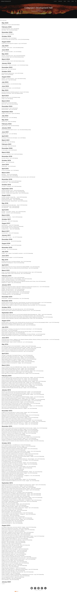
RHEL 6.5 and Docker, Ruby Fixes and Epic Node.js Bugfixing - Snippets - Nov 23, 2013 (17, 430)
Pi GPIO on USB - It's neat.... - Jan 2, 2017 (9, 237)
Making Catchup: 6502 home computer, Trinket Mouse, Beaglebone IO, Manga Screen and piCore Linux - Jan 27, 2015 (23, 286)
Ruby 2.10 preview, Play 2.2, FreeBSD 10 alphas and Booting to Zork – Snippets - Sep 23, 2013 (19, 493)
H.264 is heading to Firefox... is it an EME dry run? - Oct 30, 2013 (13, 444)
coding (65, 1)
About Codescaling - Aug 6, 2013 (8, 579)
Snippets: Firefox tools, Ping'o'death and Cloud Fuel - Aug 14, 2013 (14, 556)
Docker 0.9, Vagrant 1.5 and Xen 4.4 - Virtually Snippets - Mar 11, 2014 (14, 372)
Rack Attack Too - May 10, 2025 (7, 24)
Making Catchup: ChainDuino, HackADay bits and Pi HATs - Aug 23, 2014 (15, 323)
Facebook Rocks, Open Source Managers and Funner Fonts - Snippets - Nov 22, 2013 (17, 431)
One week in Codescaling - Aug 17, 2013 (9, 547)
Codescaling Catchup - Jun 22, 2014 (8, 340)
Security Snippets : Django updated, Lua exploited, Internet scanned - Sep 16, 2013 (17, 501)
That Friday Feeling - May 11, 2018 (8, 206)
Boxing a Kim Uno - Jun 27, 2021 (7, 133)
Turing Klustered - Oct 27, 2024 (7, 38)
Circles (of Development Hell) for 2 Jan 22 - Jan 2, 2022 (12, 129)
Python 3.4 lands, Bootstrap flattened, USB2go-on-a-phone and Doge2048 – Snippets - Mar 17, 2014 (20, 370)
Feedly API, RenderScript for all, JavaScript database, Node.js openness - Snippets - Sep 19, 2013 (19, 497)
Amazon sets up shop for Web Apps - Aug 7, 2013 (11, 570)
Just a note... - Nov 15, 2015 (7, 249)
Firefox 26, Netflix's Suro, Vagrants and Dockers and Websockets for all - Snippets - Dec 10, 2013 (19, 420)
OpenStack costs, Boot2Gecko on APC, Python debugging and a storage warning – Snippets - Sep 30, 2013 (21, 484)
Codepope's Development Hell (6, 1)
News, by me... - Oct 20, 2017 (7, 221)
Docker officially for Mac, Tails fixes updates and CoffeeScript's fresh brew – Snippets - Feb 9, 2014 (20, 385)
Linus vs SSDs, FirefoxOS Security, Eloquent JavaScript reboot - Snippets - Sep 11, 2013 (17, 507)
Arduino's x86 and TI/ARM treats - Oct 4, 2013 (10, 474)
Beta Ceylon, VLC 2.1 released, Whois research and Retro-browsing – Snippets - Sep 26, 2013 (18, 488)
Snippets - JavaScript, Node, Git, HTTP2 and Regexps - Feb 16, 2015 (14, 278)
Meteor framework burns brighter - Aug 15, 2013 (10, 552)
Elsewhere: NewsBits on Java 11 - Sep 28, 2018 (10, 190)
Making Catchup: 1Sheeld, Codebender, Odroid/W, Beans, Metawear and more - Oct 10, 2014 (18, 310)
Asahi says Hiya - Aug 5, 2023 (7, 79)
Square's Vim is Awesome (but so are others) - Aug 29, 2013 (13, 528)
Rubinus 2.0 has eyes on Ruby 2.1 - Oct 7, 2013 (10, 469)
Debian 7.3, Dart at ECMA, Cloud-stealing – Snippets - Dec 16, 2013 (14, 418)
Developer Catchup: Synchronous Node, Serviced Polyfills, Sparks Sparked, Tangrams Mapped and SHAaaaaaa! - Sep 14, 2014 (24, 317)
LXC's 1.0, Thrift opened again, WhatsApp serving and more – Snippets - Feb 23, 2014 (17, 378)
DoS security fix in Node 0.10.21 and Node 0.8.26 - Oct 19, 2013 (13, 452)
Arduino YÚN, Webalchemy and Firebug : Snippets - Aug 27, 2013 (13, 533)
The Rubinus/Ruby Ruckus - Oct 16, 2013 (9, 457)
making (73, 1)
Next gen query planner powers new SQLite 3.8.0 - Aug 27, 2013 (13, 534)
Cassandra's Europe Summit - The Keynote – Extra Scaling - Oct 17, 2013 (15, 455)
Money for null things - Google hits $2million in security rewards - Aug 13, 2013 (16, 559)
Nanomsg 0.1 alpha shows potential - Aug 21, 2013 (11, 541)
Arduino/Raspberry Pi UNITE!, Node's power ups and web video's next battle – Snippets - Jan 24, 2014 (20, 394)
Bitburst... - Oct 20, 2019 (6, 162)
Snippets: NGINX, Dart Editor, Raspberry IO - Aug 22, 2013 (12, 538)
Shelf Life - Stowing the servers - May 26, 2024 (10, 55)
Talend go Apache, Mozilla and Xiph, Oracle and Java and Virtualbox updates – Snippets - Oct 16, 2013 (20, 456)
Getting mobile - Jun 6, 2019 (7, 166)
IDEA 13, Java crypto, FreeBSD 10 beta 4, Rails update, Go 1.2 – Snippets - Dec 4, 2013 (17, 422)
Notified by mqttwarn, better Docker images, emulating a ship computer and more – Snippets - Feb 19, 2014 (21, 381)
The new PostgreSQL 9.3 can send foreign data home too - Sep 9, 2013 (15, 512)
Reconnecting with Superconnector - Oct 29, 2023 (11, 73)
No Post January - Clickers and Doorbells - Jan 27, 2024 (12, 65)
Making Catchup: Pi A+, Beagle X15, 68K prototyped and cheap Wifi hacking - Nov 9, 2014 (18, 303)
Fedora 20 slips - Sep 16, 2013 (7, 502)
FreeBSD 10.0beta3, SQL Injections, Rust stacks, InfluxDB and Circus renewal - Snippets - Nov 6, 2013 (20, 440)
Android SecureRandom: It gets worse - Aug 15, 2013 (11, 554)
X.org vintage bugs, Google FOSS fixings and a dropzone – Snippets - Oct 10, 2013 (16, 462)
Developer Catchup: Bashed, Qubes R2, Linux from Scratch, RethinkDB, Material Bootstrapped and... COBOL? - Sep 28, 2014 (24, 314)
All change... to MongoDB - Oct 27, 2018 (9, 186)
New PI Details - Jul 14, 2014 (7, 330)
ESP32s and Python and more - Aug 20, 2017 (10, 226)
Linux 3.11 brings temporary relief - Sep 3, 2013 (10, 520)
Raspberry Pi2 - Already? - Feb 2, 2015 (9, 282)
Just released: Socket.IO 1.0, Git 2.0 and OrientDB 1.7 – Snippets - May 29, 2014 (16, 346)
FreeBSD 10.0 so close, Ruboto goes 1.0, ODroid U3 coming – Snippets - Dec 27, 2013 (17, 412)
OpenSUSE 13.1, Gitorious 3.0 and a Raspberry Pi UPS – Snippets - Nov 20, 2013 (16, 433)
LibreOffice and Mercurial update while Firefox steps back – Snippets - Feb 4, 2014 (17, 387)
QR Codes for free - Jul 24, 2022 (7, 117)
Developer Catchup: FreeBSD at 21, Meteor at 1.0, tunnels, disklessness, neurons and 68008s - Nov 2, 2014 (21, 305)
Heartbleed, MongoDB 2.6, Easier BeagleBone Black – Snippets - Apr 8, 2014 (15, 361)
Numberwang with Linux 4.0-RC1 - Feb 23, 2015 (10, 277)
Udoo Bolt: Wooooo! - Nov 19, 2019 (8, 158)
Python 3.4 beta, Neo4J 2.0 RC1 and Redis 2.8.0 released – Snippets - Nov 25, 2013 (17, 429)
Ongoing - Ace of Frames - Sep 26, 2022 (9, 113)
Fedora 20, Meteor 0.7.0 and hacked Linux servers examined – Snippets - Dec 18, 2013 (17, 417)
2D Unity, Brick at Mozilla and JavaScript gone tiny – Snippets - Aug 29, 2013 (15, 529)
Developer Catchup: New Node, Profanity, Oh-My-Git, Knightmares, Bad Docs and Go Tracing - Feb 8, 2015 (21, 281)
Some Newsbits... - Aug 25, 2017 (8, 225)
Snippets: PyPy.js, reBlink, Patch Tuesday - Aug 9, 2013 (12, 565)
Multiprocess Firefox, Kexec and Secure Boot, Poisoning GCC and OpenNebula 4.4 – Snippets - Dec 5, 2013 (21, 421)
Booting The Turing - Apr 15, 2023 (8, 97)
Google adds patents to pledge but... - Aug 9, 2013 (11, 568)
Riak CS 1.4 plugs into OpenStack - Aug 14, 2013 (10, 555)
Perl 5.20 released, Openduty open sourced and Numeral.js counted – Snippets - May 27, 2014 (19, 347)
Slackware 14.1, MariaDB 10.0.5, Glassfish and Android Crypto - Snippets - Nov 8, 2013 (17, 439)
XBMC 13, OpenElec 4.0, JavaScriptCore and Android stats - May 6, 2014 (15, 351)
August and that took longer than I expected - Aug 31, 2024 (12, 43)
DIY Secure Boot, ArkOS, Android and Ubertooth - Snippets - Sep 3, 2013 (15, 519)
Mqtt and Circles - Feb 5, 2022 (7, 125)
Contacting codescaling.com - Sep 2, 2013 (9, 521)
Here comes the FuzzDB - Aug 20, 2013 (9, 543)
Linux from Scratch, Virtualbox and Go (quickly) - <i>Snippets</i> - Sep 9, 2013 (16, 514)
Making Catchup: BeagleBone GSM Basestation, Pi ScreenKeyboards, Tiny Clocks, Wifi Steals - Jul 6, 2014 (21, 334)
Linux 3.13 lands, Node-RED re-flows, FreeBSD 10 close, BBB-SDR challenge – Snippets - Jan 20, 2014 (20, 396)
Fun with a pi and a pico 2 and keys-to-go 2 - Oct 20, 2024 (12, 39)
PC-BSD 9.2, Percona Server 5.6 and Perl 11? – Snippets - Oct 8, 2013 (14, 467)
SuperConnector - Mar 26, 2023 (7, 102)
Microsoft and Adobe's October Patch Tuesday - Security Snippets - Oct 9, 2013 (16, 466)
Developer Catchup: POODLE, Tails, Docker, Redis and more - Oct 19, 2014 (15, 309)
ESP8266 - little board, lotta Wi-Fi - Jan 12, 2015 (10, 289)
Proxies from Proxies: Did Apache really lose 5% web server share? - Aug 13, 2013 (16, 557)
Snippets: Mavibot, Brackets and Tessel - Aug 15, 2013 (11, 551)
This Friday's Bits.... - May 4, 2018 (8, 207)
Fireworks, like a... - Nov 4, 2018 (7, 182)
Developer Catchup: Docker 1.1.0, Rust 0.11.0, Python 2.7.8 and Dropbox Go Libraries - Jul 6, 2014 (19, 335)
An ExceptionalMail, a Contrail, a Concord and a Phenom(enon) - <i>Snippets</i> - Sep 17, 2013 (19, 500)
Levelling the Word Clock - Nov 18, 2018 (9, 181)
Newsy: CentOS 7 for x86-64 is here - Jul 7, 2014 (10, 332)
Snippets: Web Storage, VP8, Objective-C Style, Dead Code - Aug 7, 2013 (15, 571)
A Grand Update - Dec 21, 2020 (7, 150)
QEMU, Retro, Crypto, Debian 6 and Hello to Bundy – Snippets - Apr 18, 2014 (15, 357)
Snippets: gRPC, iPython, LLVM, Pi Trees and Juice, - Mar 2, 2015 (13, 273)
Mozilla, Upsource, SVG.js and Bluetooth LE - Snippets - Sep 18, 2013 (14, 498)
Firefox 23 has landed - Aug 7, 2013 (8, 573)
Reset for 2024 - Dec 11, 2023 (7, 69)
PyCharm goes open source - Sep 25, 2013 (9, 491)
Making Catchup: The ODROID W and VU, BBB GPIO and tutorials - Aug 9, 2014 (16, 324)
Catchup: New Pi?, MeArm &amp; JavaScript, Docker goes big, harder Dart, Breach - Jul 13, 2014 (19, 331)
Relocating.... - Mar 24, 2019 (7, 174)
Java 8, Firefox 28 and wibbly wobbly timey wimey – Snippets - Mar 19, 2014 (15, 369)
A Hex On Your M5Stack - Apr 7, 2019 (8, 170)
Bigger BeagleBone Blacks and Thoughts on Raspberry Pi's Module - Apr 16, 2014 (16, 359)
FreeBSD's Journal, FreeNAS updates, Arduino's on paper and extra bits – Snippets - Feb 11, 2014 (19, 383)
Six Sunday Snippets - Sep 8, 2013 (8, 515)
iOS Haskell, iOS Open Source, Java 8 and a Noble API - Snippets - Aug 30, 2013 (16, 527)
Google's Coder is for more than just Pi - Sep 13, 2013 (11, 505)
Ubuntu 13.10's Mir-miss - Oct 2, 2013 (8, 478)
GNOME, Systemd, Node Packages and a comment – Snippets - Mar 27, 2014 (16, 368)
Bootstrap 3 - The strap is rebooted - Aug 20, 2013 (11, 542)
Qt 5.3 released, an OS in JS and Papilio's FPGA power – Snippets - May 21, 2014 (16, 348)
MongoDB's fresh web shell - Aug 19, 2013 (9, 546)
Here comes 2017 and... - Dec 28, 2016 (9, 241)
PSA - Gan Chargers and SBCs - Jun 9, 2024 (10, 51)
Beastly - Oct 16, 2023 (6, 74)
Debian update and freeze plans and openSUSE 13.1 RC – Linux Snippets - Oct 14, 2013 (17, 460)
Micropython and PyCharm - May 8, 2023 (9, 93)
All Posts (55, 1)
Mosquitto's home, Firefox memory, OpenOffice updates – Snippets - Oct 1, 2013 (16, 479)
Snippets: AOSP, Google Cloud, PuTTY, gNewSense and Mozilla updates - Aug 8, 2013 (17, 569)
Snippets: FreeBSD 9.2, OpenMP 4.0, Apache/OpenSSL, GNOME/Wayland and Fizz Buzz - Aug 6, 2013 (20, 574)
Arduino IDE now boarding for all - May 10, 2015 (10, 262)
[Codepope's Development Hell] (45, 588)
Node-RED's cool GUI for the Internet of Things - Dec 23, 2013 (13, 416)
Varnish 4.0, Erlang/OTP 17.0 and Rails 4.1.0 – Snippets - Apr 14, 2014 (14, 360)
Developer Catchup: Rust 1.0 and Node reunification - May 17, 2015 (14, 261)
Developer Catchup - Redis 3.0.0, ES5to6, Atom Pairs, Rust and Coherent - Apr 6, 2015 (17, 268)
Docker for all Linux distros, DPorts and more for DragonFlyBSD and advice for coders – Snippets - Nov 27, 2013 (22, 428)
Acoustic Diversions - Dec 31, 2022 (8, 108)
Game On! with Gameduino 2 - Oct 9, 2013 (9, 465)
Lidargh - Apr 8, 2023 (6, 98)
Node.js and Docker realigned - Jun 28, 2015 (10, 257)
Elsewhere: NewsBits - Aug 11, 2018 (8, 198)
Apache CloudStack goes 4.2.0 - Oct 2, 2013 (10, 476)
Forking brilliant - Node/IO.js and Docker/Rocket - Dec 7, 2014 (13, 298)
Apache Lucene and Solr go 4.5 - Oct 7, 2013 (10, 470)
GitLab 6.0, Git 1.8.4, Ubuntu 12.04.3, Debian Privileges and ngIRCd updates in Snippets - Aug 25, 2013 (20, 536)
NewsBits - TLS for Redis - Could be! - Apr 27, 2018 (11, 211)
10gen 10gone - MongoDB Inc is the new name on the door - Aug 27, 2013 (15, 532)
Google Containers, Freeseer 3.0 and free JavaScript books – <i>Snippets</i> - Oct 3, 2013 (18, 475)
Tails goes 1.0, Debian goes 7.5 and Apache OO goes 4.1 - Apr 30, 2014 (14, 355)
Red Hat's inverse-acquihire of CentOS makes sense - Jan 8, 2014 (14, 404)
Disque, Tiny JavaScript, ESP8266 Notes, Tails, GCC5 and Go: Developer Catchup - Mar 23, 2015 (19, 272)
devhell (69, 1)
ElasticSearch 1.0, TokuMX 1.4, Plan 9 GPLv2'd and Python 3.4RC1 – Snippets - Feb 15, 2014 (18, 382)
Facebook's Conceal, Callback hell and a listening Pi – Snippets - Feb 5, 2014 (15, 386)
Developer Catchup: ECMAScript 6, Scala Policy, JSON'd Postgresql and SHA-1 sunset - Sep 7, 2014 (20, 318)
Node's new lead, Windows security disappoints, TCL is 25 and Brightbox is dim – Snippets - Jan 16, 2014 (21, 399)
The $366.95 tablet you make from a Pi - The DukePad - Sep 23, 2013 (14, 492)
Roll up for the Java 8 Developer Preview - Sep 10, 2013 (12, 510)
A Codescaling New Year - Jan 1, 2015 (8, 294)
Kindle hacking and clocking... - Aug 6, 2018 (10, 199)
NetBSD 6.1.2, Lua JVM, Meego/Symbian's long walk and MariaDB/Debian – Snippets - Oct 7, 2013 (19, 471)
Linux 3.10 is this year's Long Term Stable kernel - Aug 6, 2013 (13, 575)
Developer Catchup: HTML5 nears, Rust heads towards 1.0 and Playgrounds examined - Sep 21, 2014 (20, 315)
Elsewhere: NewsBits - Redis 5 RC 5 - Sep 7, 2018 (11, 191)
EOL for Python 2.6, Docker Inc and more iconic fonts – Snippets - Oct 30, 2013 (16, 446)
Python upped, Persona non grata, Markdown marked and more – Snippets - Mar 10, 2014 (18, 373)
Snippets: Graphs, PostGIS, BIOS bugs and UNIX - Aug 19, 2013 (13, 545)
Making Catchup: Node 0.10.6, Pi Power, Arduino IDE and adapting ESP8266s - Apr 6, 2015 (18, 266)
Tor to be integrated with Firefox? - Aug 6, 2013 (10, 577)
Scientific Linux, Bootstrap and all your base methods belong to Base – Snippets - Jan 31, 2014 (19, 391)
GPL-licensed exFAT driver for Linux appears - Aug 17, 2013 (12, 548)
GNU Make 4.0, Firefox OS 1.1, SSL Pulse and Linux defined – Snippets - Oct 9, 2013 (17, 464)
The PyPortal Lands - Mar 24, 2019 (8, 175)
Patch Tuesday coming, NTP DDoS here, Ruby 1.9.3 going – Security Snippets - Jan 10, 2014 (18, 403)
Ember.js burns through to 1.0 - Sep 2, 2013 (9, 523)
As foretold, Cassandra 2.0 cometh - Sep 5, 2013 (10, 516)
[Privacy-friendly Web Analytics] (16, 591)
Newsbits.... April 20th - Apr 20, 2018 (8, 212)
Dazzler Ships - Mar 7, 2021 (7, 141)
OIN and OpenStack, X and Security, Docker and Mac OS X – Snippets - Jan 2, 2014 (17, 408)
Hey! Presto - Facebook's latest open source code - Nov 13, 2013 (13, 435)
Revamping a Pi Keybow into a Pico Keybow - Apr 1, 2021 (12, 137)
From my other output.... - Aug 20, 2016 (9, 245)
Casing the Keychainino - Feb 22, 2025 (9, 28)
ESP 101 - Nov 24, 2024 (6, 34)
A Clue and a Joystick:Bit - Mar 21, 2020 (9, 154)
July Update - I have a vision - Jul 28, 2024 (9, 47)
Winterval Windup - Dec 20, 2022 (8, 109)
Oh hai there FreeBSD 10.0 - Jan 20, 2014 (9, 395)
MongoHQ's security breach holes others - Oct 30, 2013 (12, 447)
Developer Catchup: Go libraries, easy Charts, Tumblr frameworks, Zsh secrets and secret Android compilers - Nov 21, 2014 (24, 302)
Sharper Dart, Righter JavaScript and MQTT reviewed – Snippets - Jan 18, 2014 (16, 398)
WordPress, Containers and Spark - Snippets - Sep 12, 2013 (12, 506)
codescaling (60, 1)
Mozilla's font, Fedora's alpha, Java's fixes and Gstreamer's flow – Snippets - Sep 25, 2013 (18, 489)
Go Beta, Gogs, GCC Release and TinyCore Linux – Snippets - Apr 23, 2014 (15, 356)
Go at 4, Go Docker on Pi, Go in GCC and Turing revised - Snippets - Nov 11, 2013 (16, 438)
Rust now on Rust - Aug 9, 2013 (7, 566)
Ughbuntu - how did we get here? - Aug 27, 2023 (11, 78)
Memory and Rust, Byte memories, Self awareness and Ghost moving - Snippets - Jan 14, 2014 (19, 400)
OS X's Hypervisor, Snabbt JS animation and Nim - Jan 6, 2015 (13, 291)
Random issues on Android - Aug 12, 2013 (9, 564)
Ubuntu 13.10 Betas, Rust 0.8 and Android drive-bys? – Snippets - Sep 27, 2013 (16, 487)
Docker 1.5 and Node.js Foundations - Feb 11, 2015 (11, 280)
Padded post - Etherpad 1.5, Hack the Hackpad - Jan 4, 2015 (13, 293)
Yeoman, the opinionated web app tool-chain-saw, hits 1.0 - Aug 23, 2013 (15, 537)
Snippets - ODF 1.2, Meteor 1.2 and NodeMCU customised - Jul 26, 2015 (15, 253)
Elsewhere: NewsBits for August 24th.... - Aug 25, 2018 (12, 197)
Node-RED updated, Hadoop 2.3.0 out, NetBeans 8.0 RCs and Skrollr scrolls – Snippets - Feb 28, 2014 (20, 377)
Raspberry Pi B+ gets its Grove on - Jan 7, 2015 (10, 290)
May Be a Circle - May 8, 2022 (7, 121)
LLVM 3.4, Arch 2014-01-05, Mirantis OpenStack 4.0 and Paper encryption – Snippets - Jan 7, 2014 (19, 405)
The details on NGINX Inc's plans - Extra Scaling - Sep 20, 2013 (13, 496)
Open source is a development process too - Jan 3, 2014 (12, 407)
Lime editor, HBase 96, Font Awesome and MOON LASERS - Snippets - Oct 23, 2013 (17, 448)
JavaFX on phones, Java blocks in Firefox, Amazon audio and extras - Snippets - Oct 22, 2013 (19, 451)
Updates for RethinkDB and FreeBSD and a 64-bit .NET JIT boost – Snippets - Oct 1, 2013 (18, 480)
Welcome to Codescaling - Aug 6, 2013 (9, 578)
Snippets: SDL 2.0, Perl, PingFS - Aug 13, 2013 (10, 560)
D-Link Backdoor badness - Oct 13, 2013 (9, 461)
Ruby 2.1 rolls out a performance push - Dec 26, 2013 (11, 413)
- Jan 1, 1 (3, 583)
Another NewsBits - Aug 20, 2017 (8, 227)
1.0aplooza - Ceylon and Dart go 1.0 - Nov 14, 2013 (11, 434)
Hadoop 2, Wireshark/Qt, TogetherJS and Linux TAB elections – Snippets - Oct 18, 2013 (17, 453)
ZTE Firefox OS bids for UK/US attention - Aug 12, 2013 (12, 561)
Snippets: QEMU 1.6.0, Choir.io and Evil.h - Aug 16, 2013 (12, 550)
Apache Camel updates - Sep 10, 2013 (9, 511)
